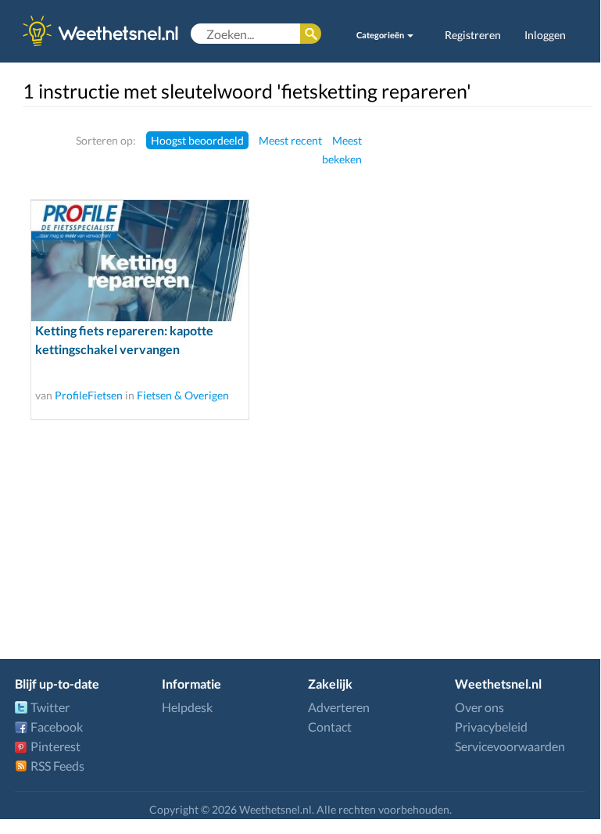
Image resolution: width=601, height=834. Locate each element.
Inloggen (545, 34)
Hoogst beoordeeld (197, 140)
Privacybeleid (491, 726)
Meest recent (290, 140)
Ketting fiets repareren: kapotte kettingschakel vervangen (124, 339)
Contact (330, 726)
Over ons (479, 707)
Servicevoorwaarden (510, 746)
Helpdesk (187, 707)
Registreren (473, 34)
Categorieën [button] (381, 35)
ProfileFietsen (89, 395)
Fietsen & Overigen (183, 395)
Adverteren (339, 707)
